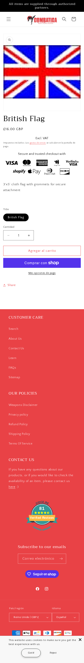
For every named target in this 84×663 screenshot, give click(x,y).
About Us (15, 339)
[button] (8, 19)
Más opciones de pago (42, 273)
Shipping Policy (19, 434)
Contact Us (16, 348)
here (12, 487)
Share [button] (12, 285)
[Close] (80, 639)
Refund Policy (18, 424)
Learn (13, 358)
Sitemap (14, 377)
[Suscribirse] (61, 559)
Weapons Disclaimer (23, 405)
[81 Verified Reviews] (42, 533)
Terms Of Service (21, 443)
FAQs (12, 367)
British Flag (16, 217)
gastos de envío (38, 143)
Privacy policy (18, 414)
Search (14, 329)
